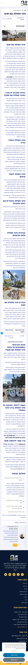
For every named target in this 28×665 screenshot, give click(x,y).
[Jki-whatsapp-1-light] (14, 574)
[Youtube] (5, 574)
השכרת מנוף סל (23, 617)
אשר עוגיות (14, 655)
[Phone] (18, 574)
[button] (11, 19)
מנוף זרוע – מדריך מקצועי (20, 612)
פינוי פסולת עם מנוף (22, 627)
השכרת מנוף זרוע (22, 614)
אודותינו (15, 545)
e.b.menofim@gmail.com (17, 469)
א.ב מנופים (22, 444)
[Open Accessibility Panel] (2, 333)
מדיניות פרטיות (14, 650)
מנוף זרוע (9, 77)
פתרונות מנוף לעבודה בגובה (20, 624)
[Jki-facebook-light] (22, 574)
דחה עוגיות (14, 660)
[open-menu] (1, 3)
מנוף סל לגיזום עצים (22, 622)
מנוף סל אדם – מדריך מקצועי (19, 619)
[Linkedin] (9, 574)
